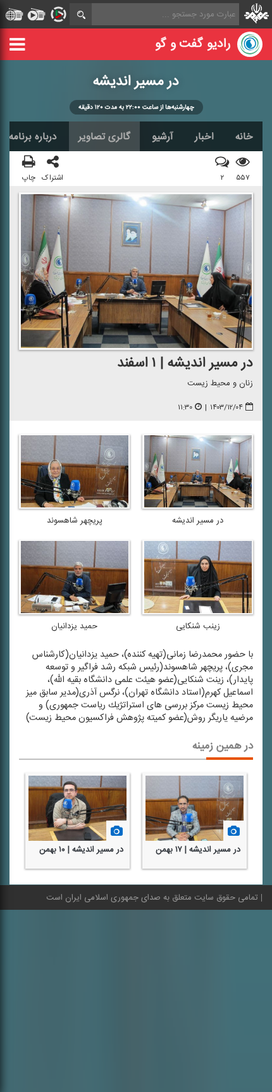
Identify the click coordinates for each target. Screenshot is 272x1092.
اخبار (204, 136)
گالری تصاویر (104, 136)
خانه (244, 136)
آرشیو (162, 136)
